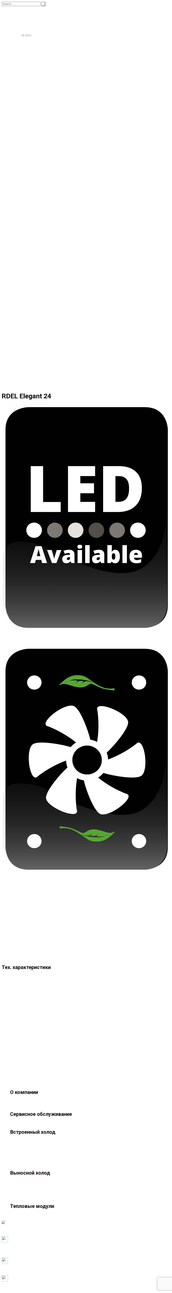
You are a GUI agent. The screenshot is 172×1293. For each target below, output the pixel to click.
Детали (15, 958)
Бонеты (23, 55)
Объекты (16, 101)
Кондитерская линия (33, 89)
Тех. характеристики (25, 954)
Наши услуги (19, 97)
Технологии (18, 104)
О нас (14, 108)
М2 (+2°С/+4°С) (52, 932)
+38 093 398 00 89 (14, 123)
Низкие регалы (29, 51)
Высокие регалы (30, 48)
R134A (46, 943)
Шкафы (23, 59)
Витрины (25, 44)
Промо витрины (30, 70)
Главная (7, 127)
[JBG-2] (29, 24)
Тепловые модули (22, 93)
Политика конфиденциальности (25, 1234)
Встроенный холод (23, 63)
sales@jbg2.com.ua (14, 119)
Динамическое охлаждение (60, 920)
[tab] (90, 954)
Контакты (17, 112)
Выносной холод (22, 40)
